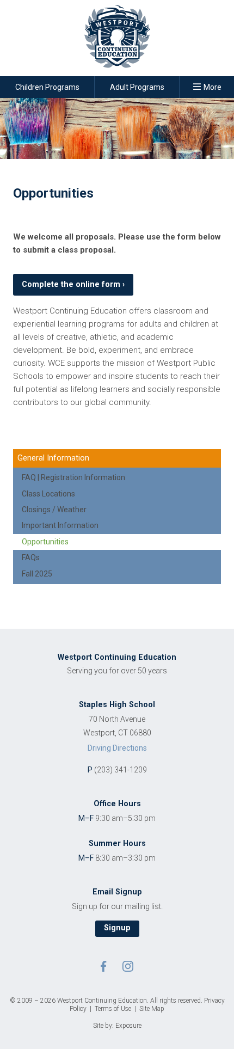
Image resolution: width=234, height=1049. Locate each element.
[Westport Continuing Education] (117, 40)
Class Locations (48, 493)
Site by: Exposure (117, 1025)
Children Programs (47, 87)
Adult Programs (137, 87)
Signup (117, 928)
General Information (53, 458)
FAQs (31, 557)
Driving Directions (117, 748)
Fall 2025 (37, 573)
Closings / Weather (54, 509)
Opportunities (45, 541)
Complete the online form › (73, 284)
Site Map (151, 1009)
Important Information (60, 525)
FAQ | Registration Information (73, 477)
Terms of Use (113, 1009)
